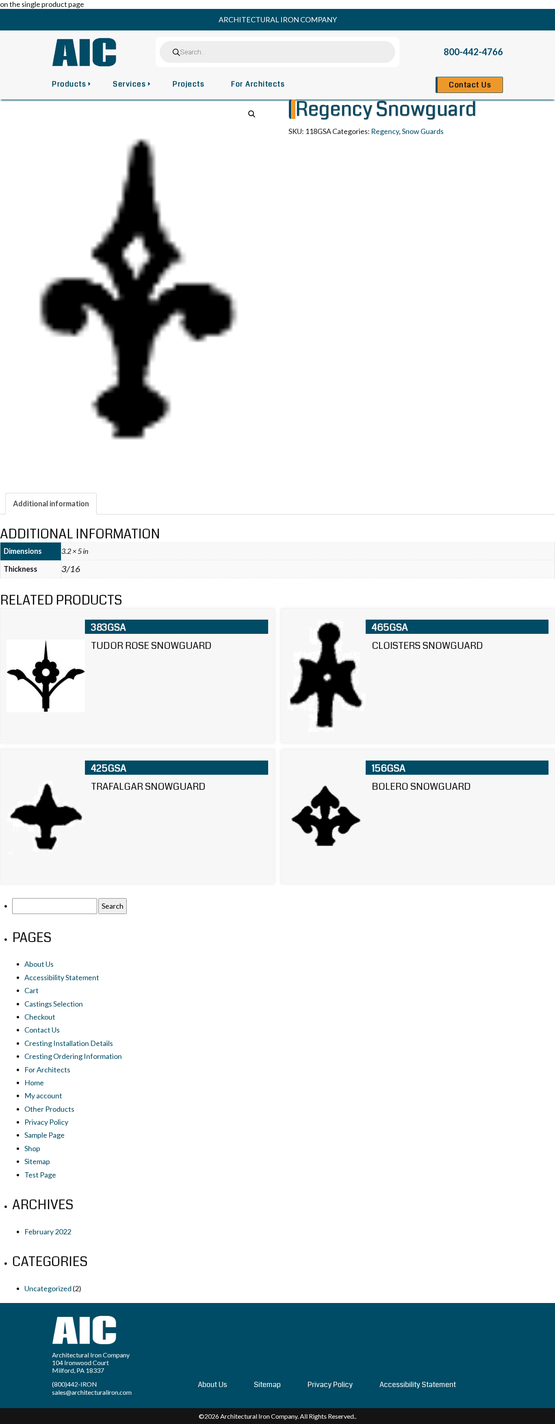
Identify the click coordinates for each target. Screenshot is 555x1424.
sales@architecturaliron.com (92, 1392)
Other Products (49, 1108)
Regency (385, 131)
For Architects (258, 84)
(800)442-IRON (74, 1384)
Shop (32, 1148)
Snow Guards (423, 131)
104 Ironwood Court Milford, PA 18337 (80, 1366)
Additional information (51, 503)
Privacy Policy (46, 1121)
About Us (39, 963)
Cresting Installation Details (68, 1043)
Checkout (39, 1016)
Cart (31, 990)
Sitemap (37, 1161)
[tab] (51, 503)
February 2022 (47, 1231)
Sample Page (44, 1134)
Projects (188, 84)
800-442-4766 (473, 51)
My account (43, 1095)
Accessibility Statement (61, 977)
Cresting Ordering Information (73, 1056)
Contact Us (470, 85)
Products (69, 84)
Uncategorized (48, 1288)
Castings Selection (53, 1003)
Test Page (40, 1174)
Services (129, 84)
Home (34, 1082)
